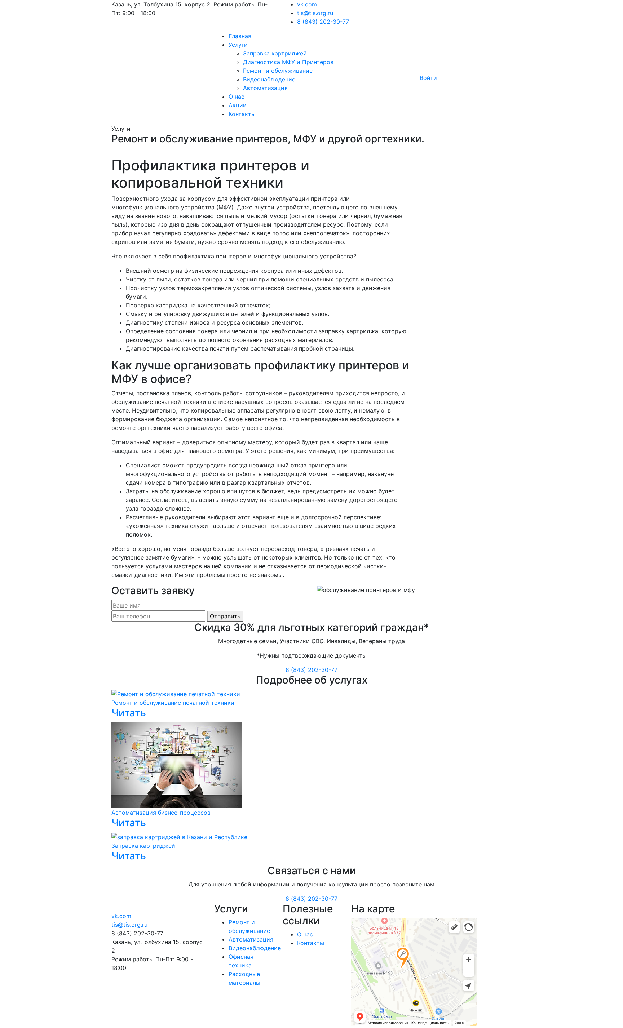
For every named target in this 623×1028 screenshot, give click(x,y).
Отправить (225, 616)
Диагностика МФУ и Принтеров (288, 62)
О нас (236, 96)
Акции (238, 105)
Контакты (242, 113)
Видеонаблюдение (269, 79)
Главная (240, 36)
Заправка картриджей (275, 53)
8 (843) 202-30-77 (323, 21)
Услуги (238, 44)
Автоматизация (265, 88)
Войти (428, 77)
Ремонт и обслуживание (278, 70)
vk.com (307, 4)
